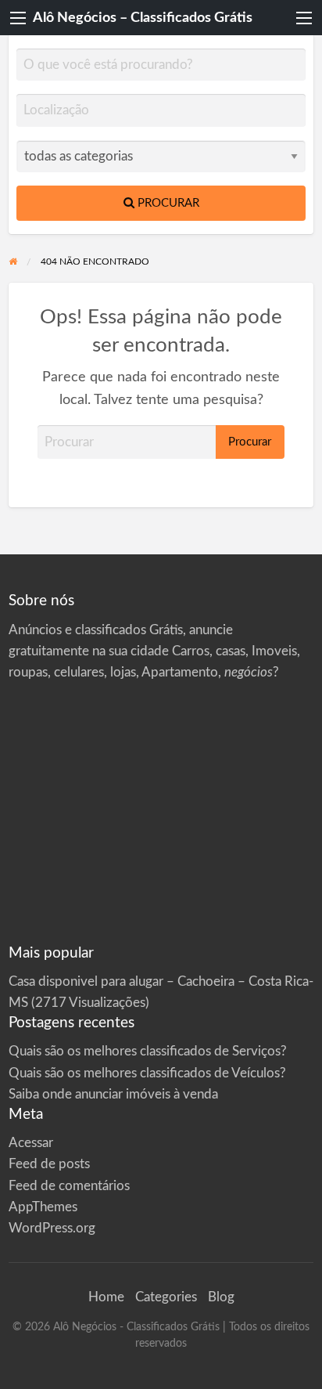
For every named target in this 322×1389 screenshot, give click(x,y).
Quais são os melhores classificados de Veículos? (147, 1073)
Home (106, 1297)
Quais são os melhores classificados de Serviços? (148, 1051)
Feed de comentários (69, 1185)
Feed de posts (49, 1164)
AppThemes (43, 1207)
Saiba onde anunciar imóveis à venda (113, 1094)
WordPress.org (52, 1228)
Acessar (31, 1142)
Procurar (166, 203)
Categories (166, 1297)
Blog (221, 1297)
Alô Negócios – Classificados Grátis (142, 17)
